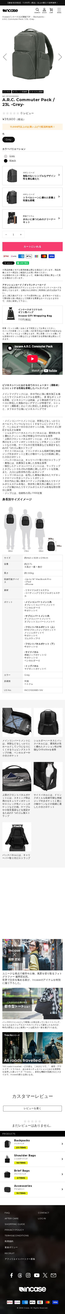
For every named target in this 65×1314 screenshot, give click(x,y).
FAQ (7, 1212)
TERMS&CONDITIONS (17, 1235)
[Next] (58, 57)
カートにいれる (32, 246)
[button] (37, 10)
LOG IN (42, 1218)
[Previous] (6, 57)
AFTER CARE (12, 1218)
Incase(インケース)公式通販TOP (16, 17)
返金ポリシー (11, 1247)
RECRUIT (9, 1253)
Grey (9, 139)
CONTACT (43, 1212)
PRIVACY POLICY (14, 1230)
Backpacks (38, 17)
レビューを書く (32, 1108)
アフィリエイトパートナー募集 (20, 1259)
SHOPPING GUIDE (15, 1224)
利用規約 (9, 1241)
